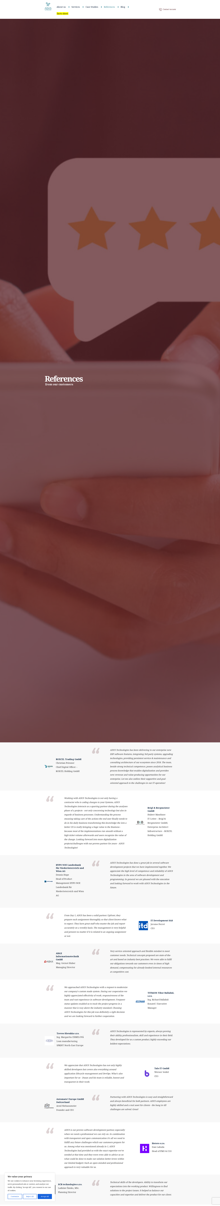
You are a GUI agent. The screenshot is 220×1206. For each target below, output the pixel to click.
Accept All (45, 1196)
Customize (15, 1196)
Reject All (30, 1196)
